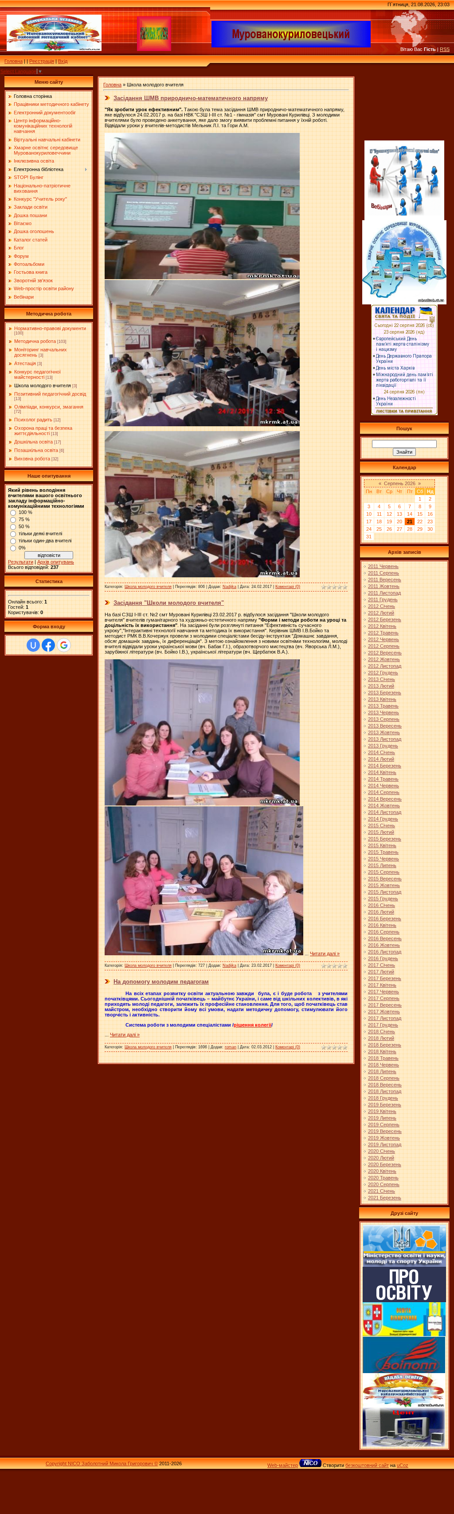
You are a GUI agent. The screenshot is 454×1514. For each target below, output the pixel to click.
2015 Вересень (385, 878)
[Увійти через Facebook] (48, 645)
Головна (13, 61)
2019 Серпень (383, 1124)
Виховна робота (32, 458)
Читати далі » (325, 953)
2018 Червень (383, 1064)
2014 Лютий (381, 759)
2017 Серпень (383, 998)
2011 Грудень (383, 599)
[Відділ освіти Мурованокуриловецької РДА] (404, 1406)
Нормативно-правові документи (50, 328)
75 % (24, 519)
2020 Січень (381, 1151)
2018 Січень (381, 1031)
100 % (25, 512)
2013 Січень (381, 679)
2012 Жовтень (384, 659)
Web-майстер (282, 1465)
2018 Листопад (384, 1091)
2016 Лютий (381, 912)
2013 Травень (383, 705)
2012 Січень (381, 606)
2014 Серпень (383, 792)
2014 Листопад (384, 812)
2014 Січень (381, 752)
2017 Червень (383, 991)
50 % (24, 526)
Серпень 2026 (399, 483)
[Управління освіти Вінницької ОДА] (404, 1335)
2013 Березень (384, 692)
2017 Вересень (385, 1005)
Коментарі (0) (287, 586)
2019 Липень (382, 1118)
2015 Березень (384, 838)
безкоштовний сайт (367, 1465)
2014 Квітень (382, 772)
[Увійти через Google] (64, 645)
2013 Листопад (384, 739)
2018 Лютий (381, 1038)
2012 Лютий (381, 612)
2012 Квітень (382, 626)
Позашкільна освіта (36, 450)
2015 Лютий (381, 832)
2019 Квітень (382, 1111)
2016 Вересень (385, 938)
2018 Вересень (385, 1084)
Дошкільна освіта (33, 441)
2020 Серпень (383, 1184)
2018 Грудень (383, 1098)
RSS (445, 49)
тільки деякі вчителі (40, 533)
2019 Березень (384, 1104)
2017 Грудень (383, 1024)
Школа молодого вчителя (42, 385)
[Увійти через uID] (33, 645)
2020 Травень (383, 1177)
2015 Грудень (383, 898)
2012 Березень (384, 619)
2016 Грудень (383, 958)
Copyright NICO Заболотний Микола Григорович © (102, 1463)
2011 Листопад (384, 592)
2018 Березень (384, 1044)
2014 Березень (384, 765)
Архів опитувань (55, 561)
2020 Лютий (381, 1157)
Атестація (25, 363)
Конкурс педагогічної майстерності (37, 374)
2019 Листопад (384, 1144)
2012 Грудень (383, 672)
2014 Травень (383, 779)
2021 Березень (384, 1197)
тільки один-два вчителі (45, 540)
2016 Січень (381, 905)
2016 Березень (384, 918)
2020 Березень (384, 1164)
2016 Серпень (383, 931)
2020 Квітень (382, 1171)
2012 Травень (383, 632)
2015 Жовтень (384, 885)
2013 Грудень (383, 745)
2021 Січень (381, 1191)
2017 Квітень (382, 985)
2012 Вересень (385, 652)
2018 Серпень (383, 1078)
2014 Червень (383, 785)
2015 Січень (381, 825)
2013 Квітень (382, 699)
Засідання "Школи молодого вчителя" (169, 602)
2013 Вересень (385, 725)
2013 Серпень (383, 719)
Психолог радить (33, 419)
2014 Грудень (383, 818)
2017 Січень (381, 965)
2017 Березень (384, 978)
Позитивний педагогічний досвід (50, 394)
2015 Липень (382, 865)
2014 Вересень (385, 799)
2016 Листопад (384, 951)
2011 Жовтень (383, 586)
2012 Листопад (384, 666)
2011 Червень (383, 566)
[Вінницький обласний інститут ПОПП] (404, 1371)
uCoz (402, 1465)
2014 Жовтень (384, 805)
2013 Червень (383, 712)
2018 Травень (383, 1058)
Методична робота (35, 341)
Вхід (62, 61)
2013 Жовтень (384, 732)
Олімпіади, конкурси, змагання (48, 406)
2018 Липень (382, 1071)
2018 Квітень (382, 1051)
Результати (20, 561)
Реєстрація (41, 61)
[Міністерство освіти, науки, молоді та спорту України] (404, 1265)
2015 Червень (383, 858)
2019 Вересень (385, 1131)
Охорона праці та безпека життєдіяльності (43, 430)
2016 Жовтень (384, 945)
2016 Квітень (382, 925)
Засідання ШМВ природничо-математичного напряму (191, 98)
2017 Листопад (384, 1018)
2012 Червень (383, 639)
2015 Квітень (382, 845)
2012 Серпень (383, 646)
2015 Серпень (383, 872)
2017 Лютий (381, 971)
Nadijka (229, 586)
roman (230, 1047)
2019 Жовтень (384, 1137)
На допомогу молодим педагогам (161, 981)
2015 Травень (383, 852)
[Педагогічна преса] (404, 1300)
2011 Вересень (384, 579)
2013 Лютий (381, 686)
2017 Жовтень (384, 1011)
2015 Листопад (384, 892)
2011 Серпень (383, 573)
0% (22, 547)
